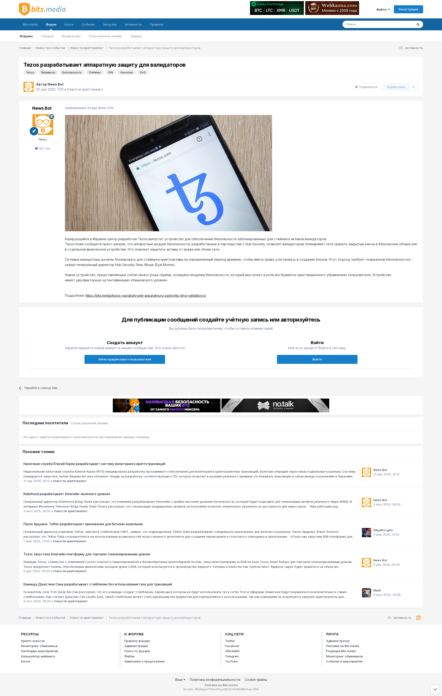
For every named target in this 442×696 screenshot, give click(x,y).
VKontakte (232, 651)
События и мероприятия (344, 661)
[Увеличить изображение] (168, 173)
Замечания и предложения (144, 661)
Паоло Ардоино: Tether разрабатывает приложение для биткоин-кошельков (83, 524)
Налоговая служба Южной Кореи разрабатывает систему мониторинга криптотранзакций (94, 464)
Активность (133, 24)
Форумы (26, 36)
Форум (51, 24)
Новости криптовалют (85, 89)
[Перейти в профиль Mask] (366, 592)
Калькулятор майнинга (38, 656)
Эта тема (401, 24)
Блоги (69, 24)
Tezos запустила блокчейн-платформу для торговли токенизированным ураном (86, 554)
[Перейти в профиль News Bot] (28, 87)
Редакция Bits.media (341, 651)
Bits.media (30, 24)
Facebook (232, 646)
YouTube (231, 661)
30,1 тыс (44, 148)
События (88, 24)
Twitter (230, 641)
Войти (382, 9)
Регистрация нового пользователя (125, 359)
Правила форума (137, 641)
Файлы (129, 656)
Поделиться (367, 87)
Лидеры (136, 36)
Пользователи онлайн (105, 36)
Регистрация (408, 9)
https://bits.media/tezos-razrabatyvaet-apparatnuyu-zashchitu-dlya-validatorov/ (145, 295)
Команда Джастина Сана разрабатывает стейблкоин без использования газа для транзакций (97, 584)
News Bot (56, 84)
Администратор (338, 641)
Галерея (47, 36)
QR (256, 689)
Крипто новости (33, 641)
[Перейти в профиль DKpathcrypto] (366, 532)
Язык (179, 680)
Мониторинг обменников (39, 646)
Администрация (136, 646)
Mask (377, 590)
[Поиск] (418, 24)
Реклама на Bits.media (342, 646)
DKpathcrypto (383, 530)
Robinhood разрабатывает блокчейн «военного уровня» (66, 494)
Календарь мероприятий (39, 651)
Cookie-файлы (256, 680)
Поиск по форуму (137, 651)
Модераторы (71, 36)
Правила (156, 24)
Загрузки (109, 24)
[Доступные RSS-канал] (418, 618)
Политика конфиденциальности (215, 680)
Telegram (232, 656)
